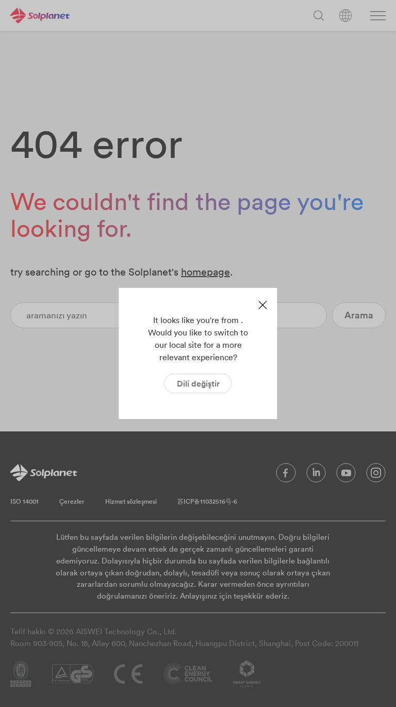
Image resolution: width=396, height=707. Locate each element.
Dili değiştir (198, 383)
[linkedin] (316, 475)
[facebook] (286, 475)
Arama (358, 315)
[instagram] (376, 475)
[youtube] (346, 475)
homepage (205, 271)
